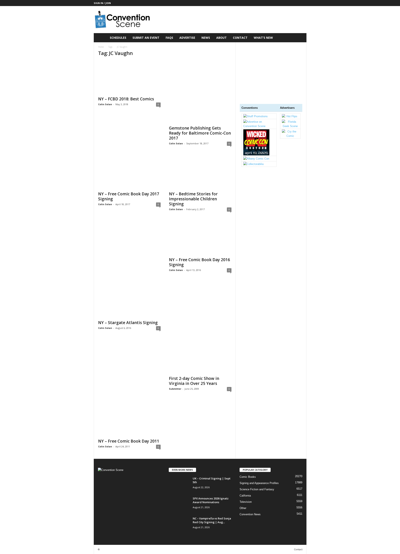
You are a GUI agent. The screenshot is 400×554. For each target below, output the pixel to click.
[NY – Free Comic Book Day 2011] (129, 388)
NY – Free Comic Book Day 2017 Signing (128, 196)
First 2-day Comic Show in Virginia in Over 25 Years (194, 381)
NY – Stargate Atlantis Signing (128, 322)
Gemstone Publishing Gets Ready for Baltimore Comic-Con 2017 (200, 133)
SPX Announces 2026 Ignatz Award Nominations (211, 500)
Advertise (187, 38)
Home (101, 46)
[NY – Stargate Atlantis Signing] (129, 269)
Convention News (250, 514)
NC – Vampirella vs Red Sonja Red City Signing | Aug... (212, 520)
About (221, 38)
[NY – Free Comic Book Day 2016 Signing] (200, 238)
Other (243, 508)
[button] (300, 37)
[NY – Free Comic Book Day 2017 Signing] (129, 172)
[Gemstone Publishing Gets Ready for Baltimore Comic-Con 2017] (200, 92)
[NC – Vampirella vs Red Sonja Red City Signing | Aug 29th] (179, 524)
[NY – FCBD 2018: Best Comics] (129, 77)
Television (246, 501)
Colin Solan (105, 104)
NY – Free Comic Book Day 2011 (128, 441)
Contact (240, 38)
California (245, 495)
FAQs (169, 38)
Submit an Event (145, 38)
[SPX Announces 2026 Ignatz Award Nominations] (179, 504)
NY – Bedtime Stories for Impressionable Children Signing (193, 199)
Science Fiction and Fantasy (257, 489)
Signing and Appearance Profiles (259, 483)
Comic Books (248, 476)
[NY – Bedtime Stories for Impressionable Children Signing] (200, 172)
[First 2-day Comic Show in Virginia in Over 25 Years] (200, 356)
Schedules (118, 38)
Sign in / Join (102, 3)
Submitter (175, 388)
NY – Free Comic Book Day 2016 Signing (199, 262)
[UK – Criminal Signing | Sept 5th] (179, 484)
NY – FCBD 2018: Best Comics (126, 99)
